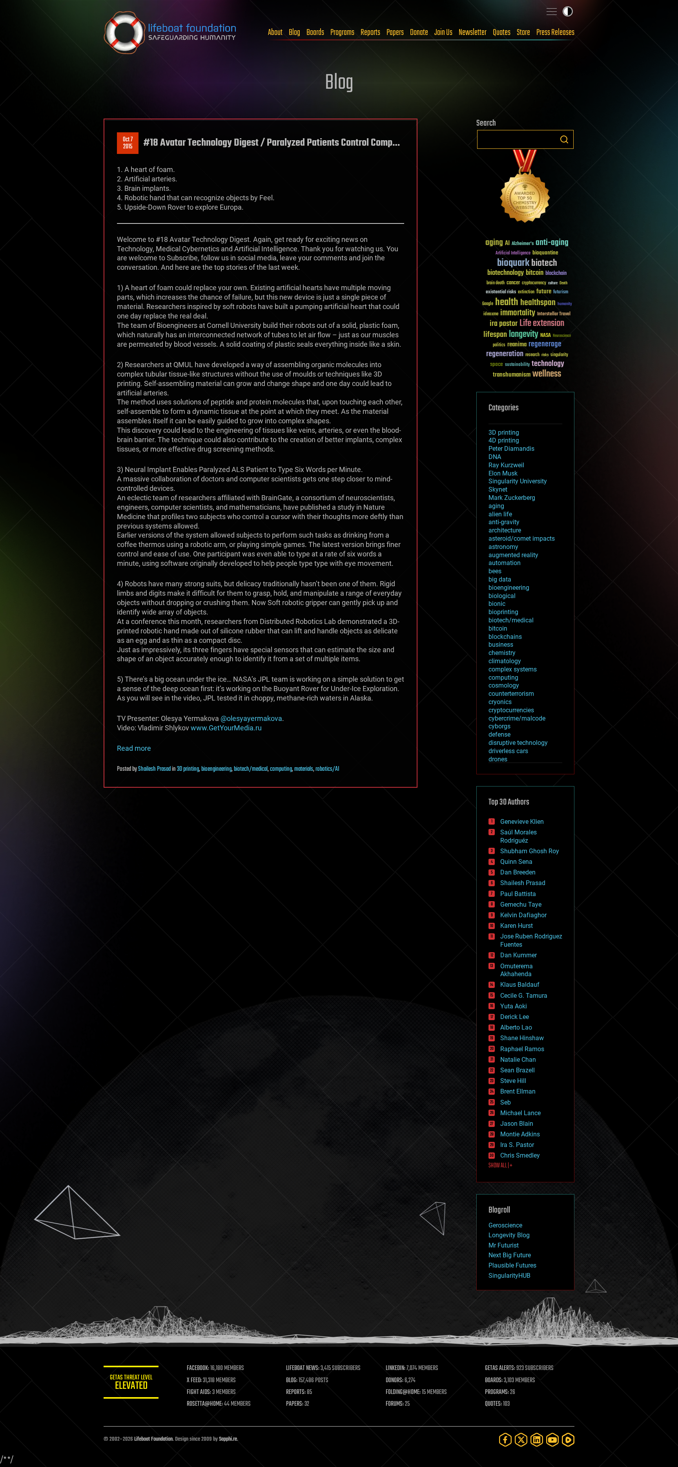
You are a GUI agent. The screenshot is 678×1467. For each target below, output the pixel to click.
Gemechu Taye (520, 904)
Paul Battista (518, 894)
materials (303, 769)
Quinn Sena (516, 861)
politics (499, 345)
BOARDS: (494, 1381)
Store (523, 32)
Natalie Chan (518, 1059)
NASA (545, 336)
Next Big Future (509, 1255)
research (532, 355)
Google (487, 304)
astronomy (503, 547)
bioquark (513, 263)
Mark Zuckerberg (511, 497)
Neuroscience (562, 336)
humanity (565, 304)
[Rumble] (568, 1440)
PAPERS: (294, 1404)
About (275, 32)
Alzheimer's (523, 244)
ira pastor (504, 323)
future (543, 291)
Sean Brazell (517, 1070)
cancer (513, 283)
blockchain (556, 274)
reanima (517, 344)
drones (497, 759)
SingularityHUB (509, 1275)
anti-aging (552, 243)
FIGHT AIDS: (199, 1392)
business (500, 644)
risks (545, 355)
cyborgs (499, 726)
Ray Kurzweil (506, 465)
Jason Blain (516, 1123)
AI (507, 243)
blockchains (505, 636)
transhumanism (511, 375)
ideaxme (490, 314)
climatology (504, 661)
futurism (560, 292)
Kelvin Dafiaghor (523, 915)
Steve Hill (513, 1081)
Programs (342, 32)
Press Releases (555, 32)
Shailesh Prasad (154, 769)
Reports (370, 32)
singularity (559, 355)
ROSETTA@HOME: (205, 1404)
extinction (526, 292)
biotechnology (505, 273)
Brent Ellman (518, 1091)
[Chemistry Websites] (525, 188)
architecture (504, 530)
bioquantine (545, 252)
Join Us (443, 32)
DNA (494, 457)
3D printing (188, 769)
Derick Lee (514, 1017)
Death (563, 283)
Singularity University (517, 481)
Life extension (541, 323)
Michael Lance (520, 1113)
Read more (134, 748)
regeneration (504, 354)
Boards (315, 32)
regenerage (545, 344)
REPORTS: (296, 1392)
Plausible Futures (512, 1265)
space (496, 364)
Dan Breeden (518, 872)
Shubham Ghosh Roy (529, 851)
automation (504, 563)
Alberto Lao (516, 1027)
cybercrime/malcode (516, 718)
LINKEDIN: (395, 1368)
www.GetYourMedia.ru (226, 728)
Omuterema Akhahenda (516, 970)
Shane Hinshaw (522, 1038)
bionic (496, 603)
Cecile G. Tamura (523, 995)
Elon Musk (503, 473)
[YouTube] (552, 1440)
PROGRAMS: (497, 1392)
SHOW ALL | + (500, 1166)
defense (499, 734)
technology (548, 364)
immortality (517, 313)
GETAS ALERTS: (500, 1368)
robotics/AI (327, 769)
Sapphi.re (228, 1439)
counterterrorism (511, 693)
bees (494, 571)
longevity (523, 334)
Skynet (497, 489)
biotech (544, 263)
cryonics (500, 702)
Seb (505, 1102)
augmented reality (513, 555)
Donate (419, 32)
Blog (294, 32)
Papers (395, 32)
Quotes (501, 32)
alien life (500, 514)
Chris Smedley (520, 1155)
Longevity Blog (509, 1235)
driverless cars (508, 751)
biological (502, 596)
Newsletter (473, 32)
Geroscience (505, 1225)
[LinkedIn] (536, 1440)
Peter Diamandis (511, 448)
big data (499, 579)
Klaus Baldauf (519, 984)
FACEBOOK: (198, 1368)
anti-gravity (503, 522)
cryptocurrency (534, 283)
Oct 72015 (128, 143)
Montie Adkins (520, 1134)
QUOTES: (493, 1404)
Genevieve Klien (522, 821)
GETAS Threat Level (131, 1383)
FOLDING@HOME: (403, 1392)
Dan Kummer (518, 955)
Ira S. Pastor (517, 1145)
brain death (496, 283)
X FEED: (194, 1381)
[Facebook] (505, 1440)
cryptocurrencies (511, 710)
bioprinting (503, 612)
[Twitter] (521, 1440)
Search (564, 139)
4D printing (503, 440)
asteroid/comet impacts (521, 538)
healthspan (538, 303)
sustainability (517, 365)
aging (494, 243)
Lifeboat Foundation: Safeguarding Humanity (170, 32)
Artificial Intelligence (513, 253)
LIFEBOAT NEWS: (302, 1368)
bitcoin (534, 273)
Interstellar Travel (553, 314)
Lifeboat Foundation (153, 1439)
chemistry (502, 653)
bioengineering (216, 769)
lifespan (495, 334)
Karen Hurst (516, 925)
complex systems (512, 669)
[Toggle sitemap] (552, 11)
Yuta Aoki (513, 1006)
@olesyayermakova (251, 718)
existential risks (501, 292)
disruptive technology (518, 742)
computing (281, 769)
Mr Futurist (503, 1245)
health (506, 302)
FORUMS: (395, 1404)
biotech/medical (251, 769)
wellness (546, 374)
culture (553, 283)
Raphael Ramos (522, 1049)
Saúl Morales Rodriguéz (518, 836)
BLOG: (291, 1381)
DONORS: (394, 1381)
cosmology (503, 685)
